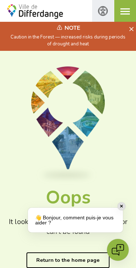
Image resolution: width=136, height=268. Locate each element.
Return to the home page (68, 260)
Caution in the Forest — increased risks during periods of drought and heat (68, 40)
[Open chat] (118, 250)
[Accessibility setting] (103, 11)
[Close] (130, 29)
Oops (68, 197)
